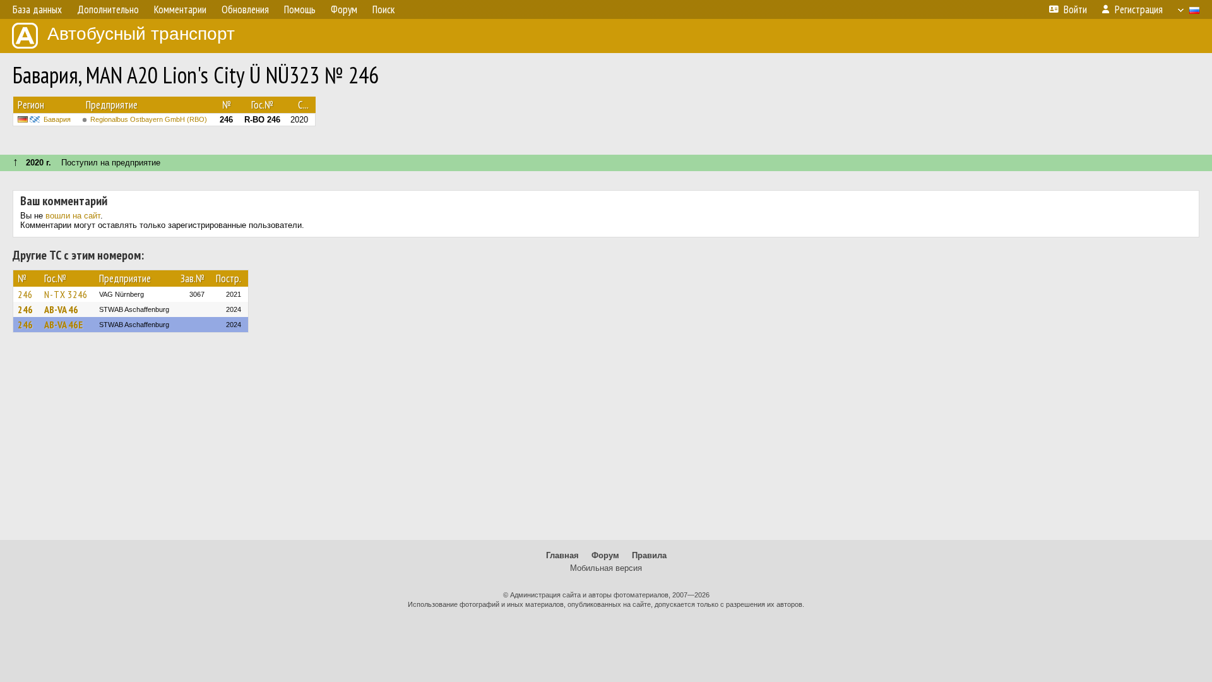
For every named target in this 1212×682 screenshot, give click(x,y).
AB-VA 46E (63, 324)
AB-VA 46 (61, 309)
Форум (605, 555)
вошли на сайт (72, 215)
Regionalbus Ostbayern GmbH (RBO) (148, 119)
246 (25, 294)
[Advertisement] (606, 442)
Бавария (57, 119)
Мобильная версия (606, 568)
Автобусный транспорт (141, 34)
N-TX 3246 (66, 294)
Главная (562, 555)
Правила (649, 555)
